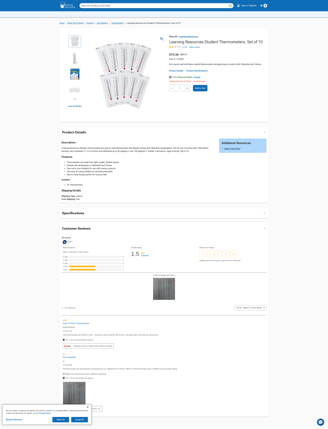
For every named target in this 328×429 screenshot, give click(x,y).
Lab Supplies (102, 23)
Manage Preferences (14, 419)
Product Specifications (197, 70)
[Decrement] (171, 88)
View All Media (74, 106)
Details (197, 77)
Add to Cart (200, 88)
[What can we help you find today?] (230, 6)
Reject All (61, 420)
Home (61, 23)
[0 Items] (261, 5)
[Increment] (187, 88)
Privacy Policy (45, 413)
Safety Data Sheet (232, 148)
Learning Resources (188, 36)
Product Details (176, 70)
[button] (247, 5)
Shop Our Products (76, 23)
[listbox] (75, 67)
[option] (75, 43)
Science (90, 23)
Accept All (79, 420)
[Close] (87, 407)
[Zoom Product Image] (161, 39)
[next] (74, 99)
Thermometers (117, 23)
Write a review (194, 47)
